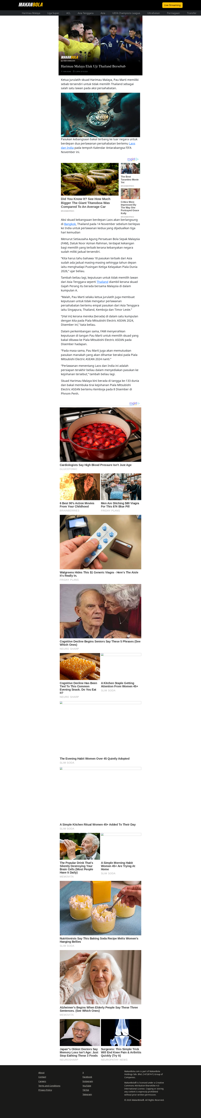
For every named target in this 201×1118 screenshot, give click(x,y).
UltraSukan (153, 13)
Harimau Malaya (31, 13)
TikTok (86, 1090)
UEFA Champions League (126, 13)
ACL (68, 13)
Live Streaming (172, 5)
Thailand (102, 282)
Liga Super (53, 13)
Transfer (191, 13)
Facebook (87, 1076)
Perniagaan (173, 13)
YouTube (87, 1085)
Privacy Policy (45, 1090)
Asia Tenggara (85, 13)
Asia (103, 13)
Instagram (88, 1081)
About (41, 1072)
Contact (42, 1076)
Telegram (87, 1094)
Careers (42, 1081)
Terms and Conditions (49, 1085)
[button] (100, 115)
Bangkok (70, 224)
